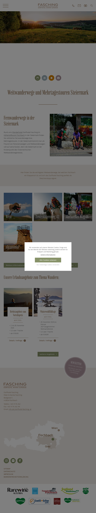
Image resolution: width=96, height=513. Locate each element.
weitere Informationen (48, 255)
